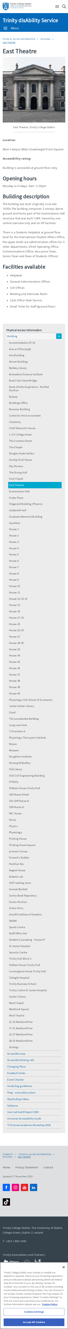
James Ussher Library (21, 706)
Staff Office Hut (18, 933)
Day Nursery (16, 466)
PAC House (15, 813)
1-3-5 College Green (20, 434)
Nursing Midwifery (19, 763)
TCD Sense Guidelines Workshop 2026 (29, 1125)
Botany (13, 396)
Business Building (19, 409)
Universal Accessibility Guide (24, 1118)
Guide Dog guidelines (19, 1086)
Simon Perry (16, 908)
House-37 (14, 674)
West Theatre (16, 1015)
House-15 (14, 605)
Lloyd (12, 712)
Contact (48, 1167)
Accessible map (16, 1053)
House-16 (14, 611)
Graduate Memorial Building (25, 516)
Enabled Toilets (16, 1073)
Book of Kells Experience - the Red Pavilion (29, 388)
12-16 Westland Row (21, 1022)
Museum (14, 750)
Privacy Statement (26, 1167)
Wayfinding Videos (18, 1099)
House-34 (14, 655)
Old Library (15, 769)
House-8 (14, 573)
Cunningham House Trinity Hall (27, 971)
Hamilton (14, 523)
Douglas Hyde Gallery (21, 453)
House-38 (14, 680)
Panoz (12, 819)
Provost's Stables (19, 857)
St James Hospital (19, 946)
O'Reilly (13, 781)
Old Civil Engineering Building (27, 775)
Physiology (15, 832)
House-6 (14, 560)
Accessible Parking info (20, 1060)
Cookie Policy (49, 1304)
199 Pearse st (16, 807)
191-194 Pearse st (19, 801)
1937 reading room (20, 882)
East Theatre (9, 42)
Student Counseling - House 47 (27, 939)
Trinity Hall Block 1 (20, 958)
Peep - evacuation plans (21, 1092)
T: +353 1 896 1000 (14, 1241)
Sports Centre (17, 927)
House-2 (14, 535)
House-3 (14, 542)
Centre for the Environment (25, 415)
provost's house (18, 851)
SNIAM (13, 920)
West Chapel (16, 1003)
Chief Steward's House (22, 428)
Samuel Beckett (18, 889)
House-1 (14, 529)
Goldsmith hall (17, 510)
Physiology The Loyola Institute (27, 737)
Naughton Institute (20, 756)
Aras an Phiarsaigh (20, 349)
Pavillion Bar (16, 864)
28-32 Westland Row (21, 1040)
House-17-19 (16, 617)
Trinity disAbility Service (30, 20)
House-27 (14, 636)
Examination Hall (19, 491)
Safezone (12, 1105)
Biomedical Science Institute (26, 374)
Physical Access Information (19, 39)
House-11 (14, 592)
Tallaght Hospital (19, 977)
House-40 (14, 693)
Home (6, 1167)
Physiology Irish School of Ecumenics (31, 699)
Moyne (13, 744)
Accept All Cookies (34, 1322)
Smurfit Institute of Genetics (25, 914)
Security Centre (18, 952)
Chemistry (15, 422)
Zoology (14, 1047)
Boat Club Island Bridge (23, 380)
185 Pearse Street (19, 794)
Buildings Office (18, 403)
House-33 (14, 649)
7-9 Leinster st (17, 731)
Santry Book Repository (23, 895)
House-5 (14, 554)
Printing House (17, 838)
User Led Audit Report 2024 (23, 1112)
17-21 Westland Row (21, 1028)
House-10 (14, 586)
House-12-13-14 (18, 598)
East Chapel (16, 478)
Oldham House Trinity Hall (24, 788)
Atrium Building (18, 361)
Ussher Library (17, 996)
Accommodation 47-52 (22, 342)
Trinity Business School (22, 984)
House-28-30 (16, 643)
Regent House (17, 870)
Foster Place (16, 497)
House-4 (14, 548)
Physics (13, 826)
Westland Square (19, 1009)
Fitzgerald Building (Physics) (26, 504)
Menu (15, 28)
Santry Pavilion (18, 902)
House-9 (14, 579)
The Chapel (15, 447)
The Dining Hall (18, 472)
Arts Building (16, 355)
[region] (34, 1295)
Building (45, 39)
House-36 (14, 668)
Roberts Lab (16, 876)
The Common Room (20, 441)
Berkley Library (18, 368)
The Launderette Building (24, 718)
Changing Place (16, 1066)
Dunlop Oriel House (20, 459)
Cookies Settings (34, 1311)
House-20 (14, 624)
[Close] (64, 1267)
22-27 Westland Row (21, 1034)
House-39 (14, 687)
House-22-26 (16, 630)
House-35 (14, 662)
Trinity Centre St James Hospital (28, 990)
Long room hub (18, 725)
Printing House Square (22, 845)
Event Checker (15, 1079)
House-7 (14, 567)
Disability (8, 1154)
